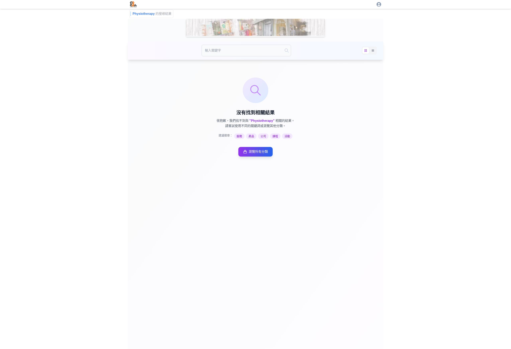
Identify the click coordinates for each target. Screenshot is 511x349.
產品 (251, 136)
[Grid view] (365, 50)
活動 (287, 136)
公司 (263, 136)
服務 (239, 136)
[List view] (373, 50)
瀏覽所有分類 (258, 151)
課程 (275, 136)
